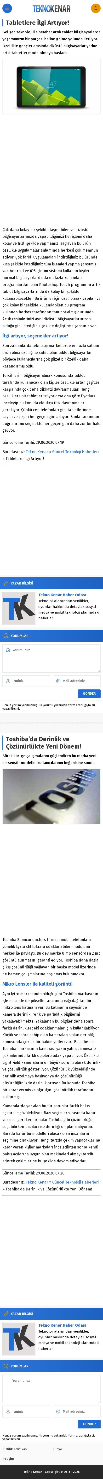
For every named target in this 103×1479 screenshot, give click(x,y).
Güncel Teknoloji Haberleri (75, 452)
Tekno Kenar (37, 452)
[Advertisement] (51, 170)
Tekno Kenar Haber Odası (62, 594)
